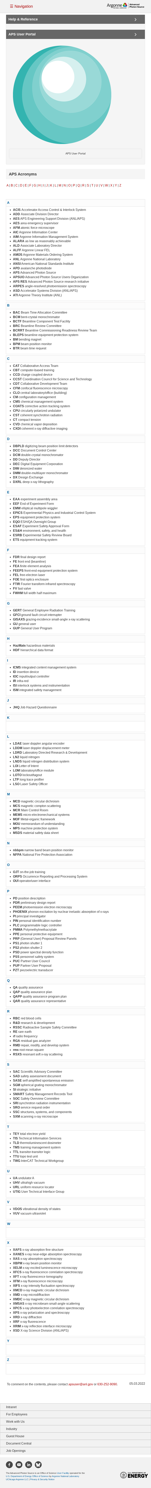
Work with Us (15, 1421)
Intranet (11, 1407)
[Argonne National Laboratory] (125, 5)
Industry (11, 1429)
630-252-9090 (107, 1384)
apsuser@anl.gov (80, 1384)
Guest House (15, 1436)
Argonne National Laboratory (65, 1476)
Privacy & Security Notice (42, 1479)
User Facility (63, 1473)
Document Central (18, 1443)
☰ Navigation (21, 6)
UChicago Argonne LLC (17, 1479)
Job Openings (16, 1450)
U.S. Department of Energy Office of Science (27, 1476)
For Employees (16, 1414)
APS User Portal (75, 153)
